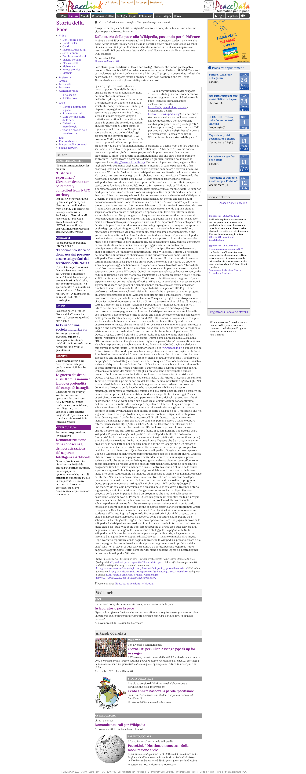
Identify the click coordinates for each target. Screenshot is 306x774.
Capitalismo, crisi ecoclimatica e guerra (222, 137)
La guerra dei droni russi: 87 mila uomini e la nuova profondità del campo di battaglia (73, 381)
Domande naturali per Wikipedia (120, 725)
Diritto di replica (207, 772)
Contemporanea (68, 90)
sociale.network (219, 197)
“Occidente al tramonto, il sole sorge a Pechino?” (223, 179)
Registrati (232, 16)
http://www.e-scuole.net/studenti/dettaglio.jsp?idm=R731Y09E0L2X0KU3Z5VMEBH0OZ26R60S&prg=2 (127, 576)
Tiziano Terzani (71, 59)
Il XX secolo (69, 94)
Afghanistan (69, 66)
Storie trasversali (72, 113)
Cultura (73, 16)
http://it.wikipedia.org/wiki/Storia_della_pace (136, 562)
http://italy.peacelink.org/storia (167, 107)
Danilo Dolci (69, 43)
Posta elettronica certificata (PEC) (231, 772)
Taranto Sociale (139, 736)
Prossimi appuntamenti (228, 68)
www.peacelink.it (172, 347)
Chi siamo (112, 2)
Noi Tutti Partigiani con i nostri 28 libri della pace (223, 97)
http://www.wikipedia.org (163, 113)
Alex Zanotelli (70, 63)
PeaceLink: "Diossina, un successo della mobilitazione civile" (158, 747)
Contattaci (127, 2)
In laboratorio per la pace (114, 608)
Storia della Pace (140, 678)
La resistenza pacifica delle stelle (222, 158)
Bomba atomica (71, 69)
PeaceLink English (69, 160)
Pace (64, 16)
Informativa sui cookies (187, 772)
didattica (120, 583)
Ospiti (133, 16)
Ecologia (122, 16)
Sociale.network (68, 147)
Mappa (167, 16)
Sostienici (156, 2)
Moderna (64, 87)
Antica (63, 80)
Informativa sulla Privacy (162, 772)
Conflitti (63, 237)
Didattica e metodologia (69, 125)
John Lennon (70, 52)
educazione (133, 583)
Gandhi (66, 46)
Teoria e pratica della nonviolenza (74, 131)
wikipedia (147, 583)
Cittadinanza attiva (103, 16)
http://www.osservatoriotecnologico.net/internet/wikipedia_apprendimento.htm (141, 568)
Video (62, 35)
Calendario (145, 16)
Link (61, 137)
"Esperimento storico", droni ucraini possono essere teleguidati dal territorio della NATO (73, 256)
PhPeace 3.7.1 (142, 772)
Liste (158, 16)
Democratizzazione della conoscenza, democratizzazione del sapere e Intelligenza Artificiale (73, 448)
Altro (62, 102)
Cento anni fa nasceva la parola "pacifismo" (161, 691)
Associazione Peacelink (233, 203)
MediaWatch (136, 639)
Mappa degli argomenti (73, 144)
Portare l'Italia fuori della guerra (220, 76)
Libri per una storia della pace (73, 118)
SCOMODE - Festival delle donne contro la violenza (221, 120)
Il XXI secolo (69, 98)
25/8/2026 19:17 (231, 245)
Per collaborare (68, 141)
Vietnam (67, 72)
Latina (60, 306)
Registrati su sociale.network (229, 312)
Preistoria (65, 77)
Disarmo (62, 355)
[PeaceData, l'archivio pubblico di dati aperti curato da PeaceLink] (226, 11)
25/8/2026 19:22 (231, 216)
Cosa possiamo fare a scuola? (153, 22)
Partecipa (141, 2)
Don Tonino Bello (72, 39)
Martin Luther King (74, 49)
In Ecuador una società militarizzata (71, 327)
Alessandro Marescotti (107, 61)
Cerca (177, 16)
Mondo (85, 16)
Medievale (65, 84)
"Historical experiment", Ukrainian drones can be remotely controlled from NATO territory (73, 184)
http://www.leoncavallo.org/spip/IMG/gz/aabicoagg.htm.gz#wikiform (148, 571)
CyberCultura (66, 427)
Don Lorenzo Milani (74, 56)
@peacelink (215, 216)
